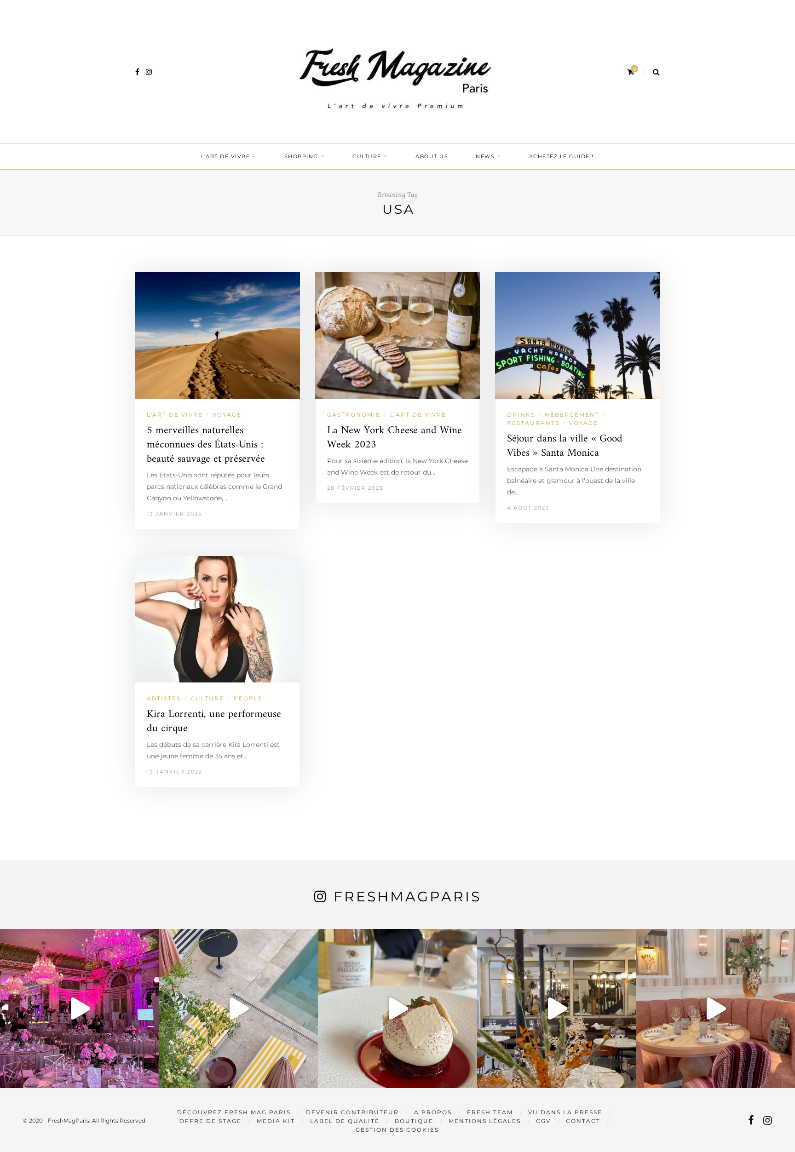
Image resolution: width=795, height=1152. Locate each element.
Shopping (301, 156)
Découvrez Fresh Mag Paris (234, 1112)
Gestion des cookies (397, 1129)
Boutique (414, 1121)
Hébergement (572, 414)
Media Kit (276, 1121)
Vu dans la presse (565, 1112)
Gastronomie (353, 414)
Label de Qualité (345, 1121)
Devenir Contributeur (352, 1112)
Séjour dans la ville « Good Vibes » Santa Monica (564, 446)
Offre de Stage (210, 1121)
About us (431, 156)
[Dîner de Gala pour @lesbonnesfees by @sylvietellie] (79, 1008)
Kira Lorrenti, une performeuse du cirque (214, 721)
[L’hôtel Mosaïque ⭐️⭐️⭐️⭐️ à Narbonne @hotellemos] (238, 1008)
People (248, 698)
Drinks (521, 414)
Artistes (164, 698)
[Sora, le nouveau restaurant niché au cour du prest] (715, 1008)
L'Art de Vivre (175, 414)
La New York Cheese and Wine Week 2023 (394, 437)
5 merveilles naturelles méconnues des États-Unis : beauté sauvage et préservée (206, 445)
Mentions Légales (485, 1121)
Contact (583, 1121)
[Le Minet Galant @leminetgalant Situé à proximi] (556, 1008)
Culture (366, 156)
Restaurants (533, 422)
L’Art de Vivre (225, 156)
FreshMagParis (407, 896)
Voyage (227, 414)
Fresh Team (490, 1112)
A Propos (433, 1112)
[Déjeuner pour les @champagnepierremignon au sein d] (397, 1008)
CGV (543, 1121)
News (485, 156)
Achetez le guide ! (561, 156)
